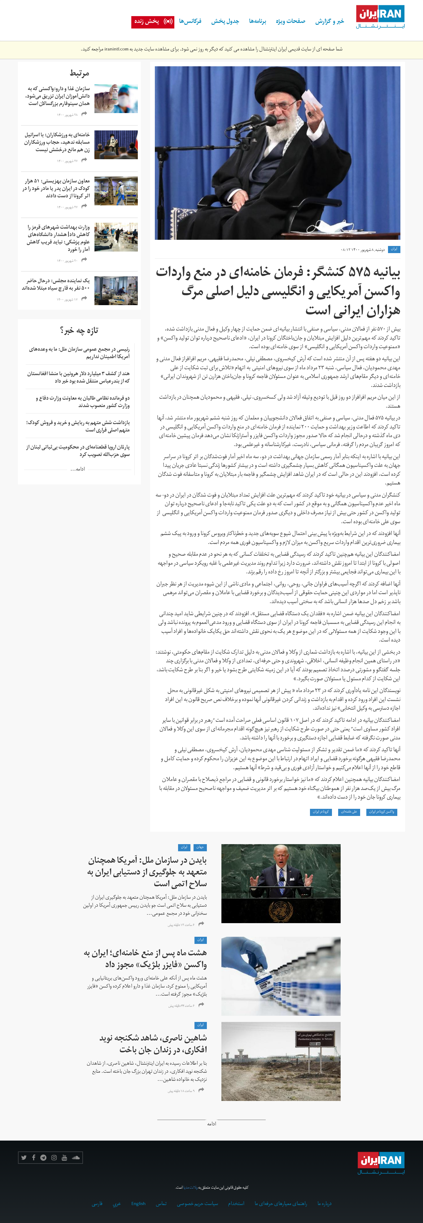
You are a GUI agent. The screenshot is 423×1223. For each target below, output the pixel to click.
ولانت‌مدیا (190, 1188)
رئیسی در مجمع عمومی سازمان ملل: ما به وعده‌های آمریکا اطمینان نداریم (79, 353)
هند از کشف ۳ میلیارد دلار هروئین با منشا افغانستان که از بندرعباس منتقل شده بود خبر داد (78, 378)
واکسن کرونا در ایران (381, 812)
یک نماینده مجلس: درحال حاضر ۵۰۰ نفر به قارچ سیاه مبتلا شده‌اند (56, 285)
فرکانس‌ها (190, 22)
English (138, 1204)
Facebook (33, 1157)
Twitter (24, 1157)
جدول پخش (225, 22)
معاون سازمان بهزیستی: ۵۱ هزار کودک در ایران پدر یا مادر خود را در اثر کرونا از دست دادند (56, 189)
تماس (161, 1204)
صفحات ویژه (290, 22)
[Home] (377, 17)
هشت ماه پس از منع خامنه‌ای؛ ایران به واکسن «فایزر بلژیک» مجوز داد (145, 960)
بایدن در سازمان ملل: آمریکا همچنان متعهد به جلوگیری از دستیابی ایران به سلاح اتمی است (147, 873)
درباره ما (324, 1204)
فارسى (97, 1204)
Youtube (64, 1157)
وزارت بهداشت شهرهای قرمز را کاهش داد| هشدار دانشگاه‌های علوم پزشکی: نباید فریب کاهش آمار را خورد (58, 239)
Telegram (43, 1157)
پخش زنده (146, 22)
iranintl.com (116, 49)
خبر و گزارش (329, 22)
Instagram (54, 1157)
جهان (200, 847)
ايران (394, 249)
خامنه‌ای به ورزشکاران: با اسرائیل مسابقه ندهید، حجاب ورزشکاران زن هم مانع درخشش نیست (57, 143)
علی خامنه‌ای (349, 812)
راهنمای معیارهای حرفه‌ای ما (281, 1204)
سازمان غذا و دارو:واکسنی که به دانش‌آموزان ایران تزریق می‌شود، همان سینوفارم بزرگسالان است (57, 97)
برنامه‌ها (257, 22)
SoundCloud (75, 1157)
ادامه (211, 1125)
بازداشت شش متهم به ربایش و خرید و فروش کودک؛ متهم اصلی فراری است (78, 427)
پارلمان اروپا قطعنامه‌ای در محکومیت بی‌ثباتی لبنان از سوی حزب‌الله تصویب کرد (78, 451)
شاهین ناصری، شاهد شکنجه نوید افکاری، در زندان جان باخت (153, 1045)
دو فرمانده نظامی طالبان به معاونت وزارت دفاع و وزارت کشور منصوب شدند (83, 402)
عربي (117, 1204)
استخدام (236, 1204)
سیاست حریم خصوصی (197, 1204)
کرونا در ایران (321, 812)
